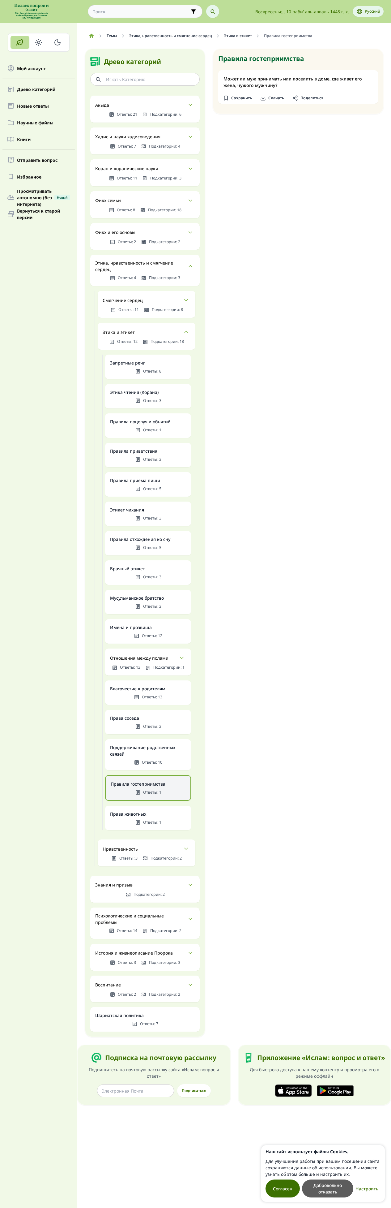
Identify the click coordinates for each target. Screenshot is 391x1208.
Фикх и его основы (115, 232)
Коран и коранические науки (126, 168)
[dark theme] (57, 42)
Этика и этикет (119, 332)
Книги (24, 139)
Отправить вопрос (37, 160)
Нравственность (120, 849)
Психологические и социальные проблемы (129, 919)
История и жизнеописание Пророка (134, 953)
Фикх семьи (108, 200)
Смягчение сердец (123, 300)
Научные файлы (35, 123)
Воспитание (108, 985)
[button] (237, 98)
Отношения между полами (139, 658)
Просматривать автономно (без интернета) (42, 197)
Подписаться (194, 1090)
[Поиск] (212, 11)
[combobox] (140, 11)
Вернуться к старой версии (38, 214)
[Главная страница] (91, 36)
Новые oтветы (33, 106)
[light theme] (38, 42)
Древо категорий (36, 89)
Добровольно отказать (327, 1188)
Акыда (102, 105)
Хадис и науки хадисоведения (127, 137)
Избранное (29, 177)
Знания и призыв (114, 885)
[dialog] (323, 1173)
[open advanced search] (193, 11)
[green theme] (20, 42)
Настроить (366, 1189)
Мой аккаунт (31, 68)
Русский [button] (372, 11)
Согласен (282, 1189)
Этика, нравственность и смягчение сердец (134, 266)
